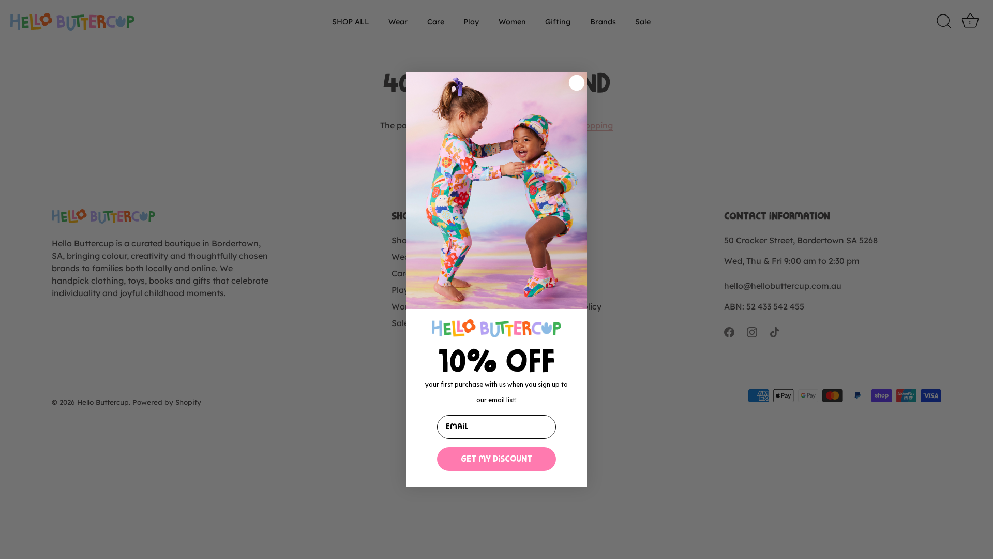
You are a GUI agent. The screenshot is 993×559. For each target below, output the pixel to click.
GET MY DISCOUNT (496, 459)
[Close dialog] (576, 83)
